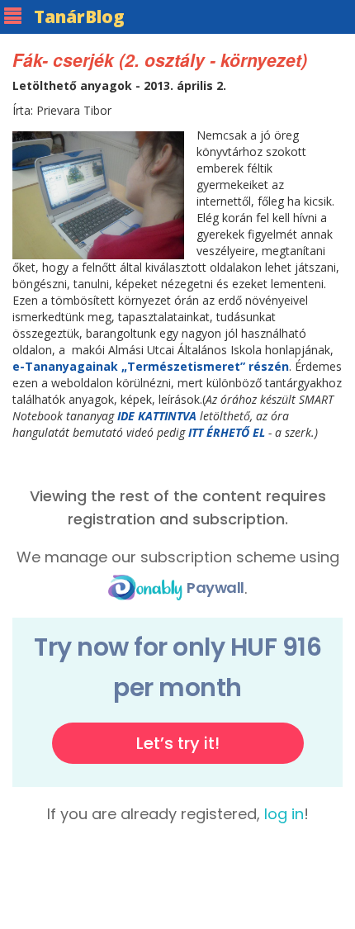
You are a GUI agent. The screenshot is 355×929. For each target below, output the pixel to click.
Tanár (79, 16)
